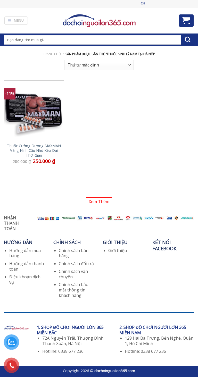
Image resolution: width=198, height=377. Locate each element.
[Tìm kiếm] (187, 40)
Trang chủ (52, 54)
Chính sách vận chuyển (73, 274)
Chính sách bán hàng (73, 253)
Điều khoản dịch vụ (24, 279)
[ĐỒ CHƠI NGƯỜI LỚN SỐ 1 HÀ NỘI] (99, 20)
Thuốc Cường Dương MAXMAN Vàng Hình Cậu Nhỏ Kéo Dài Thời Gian (34, 151)
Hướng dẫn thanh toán (26, 266)
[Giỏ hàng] (186, 20)
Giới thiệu (117, 250)
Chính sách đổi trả (76, 263)
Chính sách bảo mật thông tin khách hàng (73, 290)
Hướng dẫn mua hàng (25, 253)
